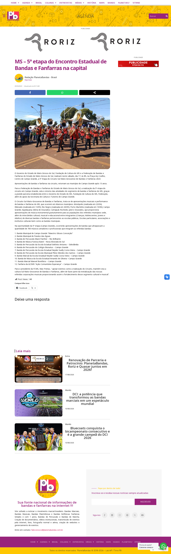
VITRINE (136, 2)
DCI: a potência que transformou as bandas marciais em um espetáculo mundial (87, 399)
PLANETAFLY (123, 2)
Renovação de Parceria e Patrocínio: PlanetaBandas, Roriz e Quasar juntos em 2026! (87, 365)
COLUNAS (49, 2)
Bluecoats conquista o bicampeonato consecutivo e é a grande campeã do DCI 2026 (87, 433)
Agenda (85, 16)
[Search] (166, 16)
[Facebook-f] (104, 515)
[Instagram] (120, 515)
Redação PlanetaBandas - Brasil (41, 77)
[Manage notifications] (165, 549)
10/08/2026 (69, 409)
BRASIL (39, 2)
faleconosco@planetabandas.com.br (47, 530)
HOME (14, 2)
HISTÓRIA (91, 2)
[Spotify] (127, 515)
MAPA (101, 2)
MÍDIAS (78, 2)
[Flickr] (112, 515)
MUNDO (111, 2)
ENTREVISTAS (65, 2)
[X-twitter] (135, 515)
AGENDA (26, 2)
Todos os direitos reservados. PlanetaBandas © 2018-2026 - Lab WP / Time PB (86, 550)
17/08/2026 (69, 375)
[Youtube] (142, 515)
